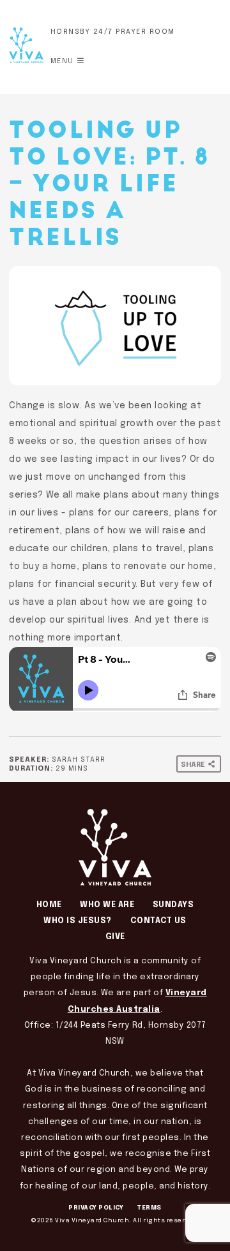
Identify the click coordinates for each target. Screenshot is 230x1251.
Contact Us (158, 921)
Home (49, 905)
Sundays (173, 905)
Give (115, 937)
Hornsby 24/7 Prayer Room (112, 32)
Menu (62, 61)
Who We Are (107, 905)
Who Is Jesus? (77, 921)
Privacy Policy (95, 1207)
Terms (149, 1207)
